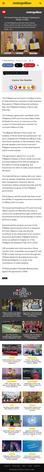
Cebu (11, 405)
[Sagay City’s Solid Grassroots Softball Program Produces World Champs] (32, 305)
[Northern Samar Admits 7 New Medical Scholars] (11, 397)
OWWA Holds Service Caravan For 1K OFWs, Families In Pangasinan (11, 361)
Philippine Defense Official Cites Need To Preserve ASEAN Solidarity (12, 457)
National (5, 278)
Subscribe (37, 466)
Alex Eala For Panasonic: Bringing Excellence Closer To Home (32, 457)
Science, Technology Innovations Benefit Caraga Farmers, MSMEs (32, 361)
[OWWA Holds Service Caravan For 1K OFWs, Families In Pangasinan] (11, 350)
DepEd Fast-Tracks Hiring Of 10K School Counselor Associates (12, 432)
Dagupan (11, 358)
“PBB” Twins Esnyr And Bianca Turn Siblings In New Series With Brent (12, 385)
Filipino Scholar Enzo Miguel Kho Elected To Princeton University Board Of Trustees (11, 314)
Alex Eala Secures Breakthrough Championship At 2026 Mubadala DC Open (11, 336)
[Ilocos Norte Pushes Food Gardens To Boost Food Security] (32, 397)
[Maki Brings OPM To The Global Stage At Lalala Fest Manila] (32, 373)
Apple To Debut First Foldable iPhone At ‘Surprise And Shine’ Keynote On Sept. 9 (32, 433)
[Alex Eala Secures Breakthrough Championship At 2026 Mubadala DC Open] (11, 327)
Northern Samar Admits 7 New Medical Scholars (12, 408)
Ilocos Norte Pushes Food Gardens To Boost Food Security (32, 408)
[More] (38, 65)
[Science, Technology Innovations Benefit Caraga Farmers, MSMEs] (32, 350)
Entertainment (11, 381)
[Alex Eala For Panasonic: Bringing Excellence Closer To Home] (32, 446)
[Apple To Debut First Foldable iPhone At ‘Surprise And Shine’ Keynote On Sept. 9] (32, 421)
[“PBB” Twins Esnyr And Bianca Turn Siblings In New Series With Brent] (11, 373)
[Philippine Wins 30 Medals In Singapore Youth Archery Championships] (32, 327)
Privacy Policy (16, 466)
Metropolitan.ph (9, 60)
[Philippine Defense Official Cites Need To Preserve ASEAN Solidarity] (11, 446)
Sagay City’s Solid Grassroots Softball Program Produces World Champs (32, 314)
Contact (30, 466)
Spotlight (32, 454)
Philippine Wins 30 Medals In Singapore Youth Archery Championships (32, 336)
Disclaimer (7, 466)
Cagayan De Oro (32, 358)
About (24, 466)
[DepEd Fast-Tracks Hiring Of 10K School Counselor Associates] (11, 421)
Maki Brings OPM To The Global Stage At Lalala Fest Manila (32, 385)
